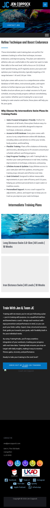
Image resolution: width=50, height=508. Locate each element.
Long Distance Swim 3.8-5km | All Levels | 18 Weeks (24, 245)
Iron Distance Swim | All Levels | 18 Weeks (24, 285)
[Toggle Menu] (47, 35)
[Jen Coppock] (16, 5)
